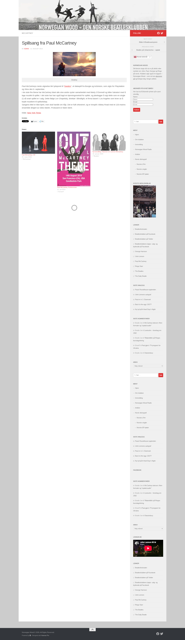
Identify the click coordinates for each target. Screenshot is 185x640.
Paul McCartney (140, 261)
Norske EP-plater (143, 174)
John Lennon (139, 256)
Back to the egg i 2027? (143, 304)
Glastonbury (149, 353)
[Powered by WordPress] (30, 635)
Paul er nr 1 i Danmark (143, 299)
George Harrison (141, 251)
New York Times (34, 113)
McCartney (27, 33)
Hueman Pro (45, 635)
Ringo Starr (139, 266)
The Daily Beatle (141, 276)
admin (26, 49)
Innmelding (139, 144)
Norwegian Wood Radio (143, 149)
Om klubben (139, 139)
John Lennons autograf (143, 294)
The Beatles (139, 271)
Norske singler (142, 169)
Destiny (67, 86)
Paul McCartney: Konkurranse (67, 187)
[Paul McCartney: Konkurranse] (73, 159)
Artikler (137, 154)
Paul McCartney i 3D (28, 155)
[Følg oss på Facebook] (158, 33)
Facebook (137, 470)
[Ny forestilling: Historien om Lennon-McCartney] (109, 141)
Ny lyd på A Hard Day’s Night (145, 309)
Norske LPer (141, 164)
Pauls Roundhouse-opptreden (145, 289)
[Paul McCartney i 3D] (38, 143)
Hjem (137, 134)
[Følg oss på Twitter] (162, 33)
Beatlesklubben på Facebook (145, 234)
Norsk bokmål (141, 57)
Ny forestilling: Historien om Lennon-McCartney (107, 152)
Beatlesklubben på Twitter (144, 239)
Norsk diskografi (141, 159)
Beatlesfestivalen (141, 229)
